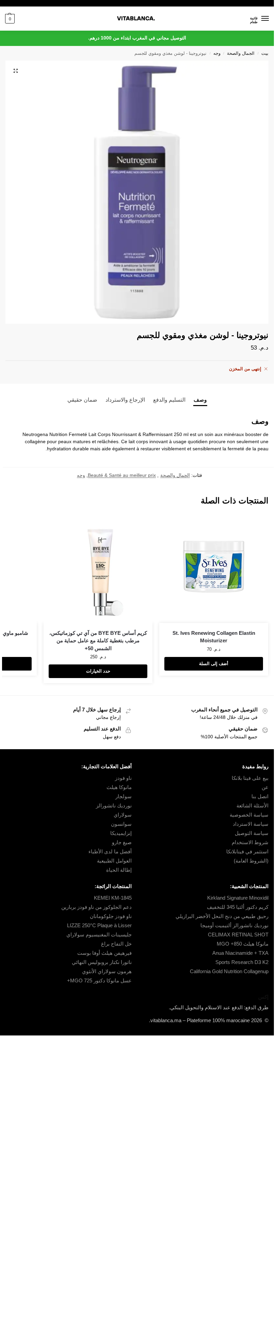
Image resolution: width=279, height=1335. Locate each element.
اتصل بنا (259, 796)
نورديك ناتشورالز (114, 805)
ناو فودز (123, 778)
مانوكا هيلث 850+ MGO (242, 944)
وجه (216, 53)
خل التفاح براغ (116, 944)
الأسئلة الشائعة (252, 805)
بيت (264, 53)
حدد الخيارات (98, 671)
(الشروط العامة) (251, 861)
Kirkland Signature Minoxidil (237, 898)
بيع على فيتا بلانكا (250, 778)
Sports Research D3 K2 (241, 962)
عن (265, 787)
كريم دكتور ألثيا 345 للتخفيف (237, 907)
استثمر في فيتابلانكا (247, 851)
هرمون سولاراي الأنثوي (107, 971)
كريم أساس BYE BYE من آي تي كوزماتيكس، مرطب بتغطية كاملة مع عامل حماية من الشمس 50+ (98, 640)
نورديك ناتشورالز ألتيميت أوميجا (234, 925)
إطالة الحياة (119, 870)
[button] (10, 18)
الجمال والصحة (241, 53)
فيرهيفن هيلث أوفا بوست (104, 953)
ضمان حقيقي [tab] (82, 400)
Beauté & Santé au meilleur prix (122, 475)
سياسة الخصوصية (249, 815)
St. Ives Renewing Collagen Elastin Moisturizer (214, 637)
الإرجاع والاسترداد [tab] (125, 400)
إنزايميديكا (121, 833)
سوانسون (121, 824)
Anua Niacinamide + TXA (240, 953)
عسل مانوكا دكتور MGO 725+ (99, 980)
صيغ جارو (122, 842)
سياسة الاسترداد (250, 824)
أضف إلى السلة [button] (213, 663)
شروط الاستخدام (250, 842)
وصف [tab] (200, 400)
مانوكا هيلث (119, 787)
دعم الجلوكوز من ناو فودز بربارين (96, 907)
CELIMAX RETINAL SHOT (238, 934)
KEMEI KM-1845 (113, 898)
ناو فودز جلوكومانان (111, 916)
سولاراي (123, 815)
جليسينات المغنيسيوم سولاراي (99, 934)
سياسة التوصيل (251, 833)
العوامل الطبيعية (114, 861)
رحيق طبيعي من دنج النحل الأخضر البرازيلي (222, 916)
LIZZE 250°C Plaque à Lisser (99, 925)
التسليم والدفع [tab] (169, 400)
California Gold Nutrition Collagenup (228, 971)
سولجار (123, 796)
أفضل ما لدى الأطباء (110, 851)
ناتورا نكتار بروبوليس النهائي (102, 962)
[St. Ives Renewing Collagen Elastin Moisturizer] (213, 568)
